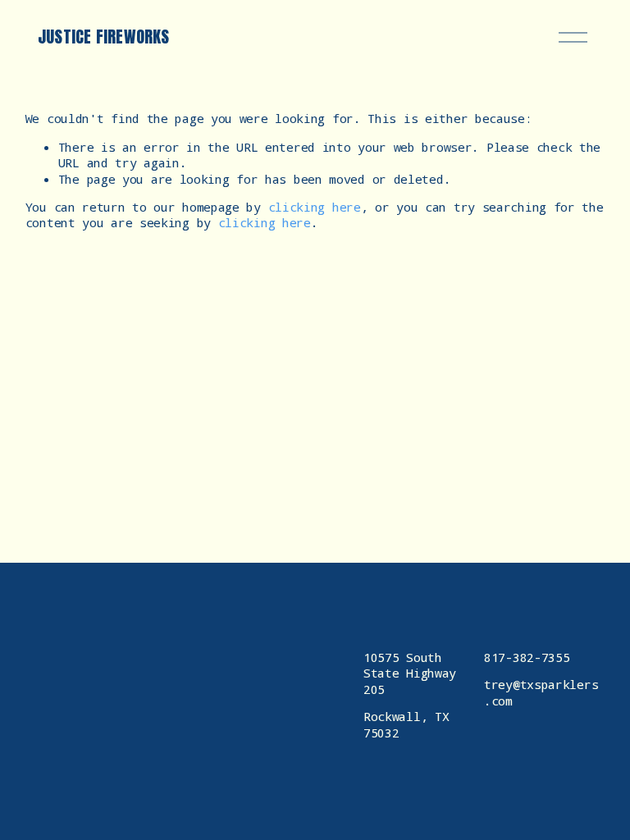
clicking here (314, 207)
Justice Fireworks (103, 36)
